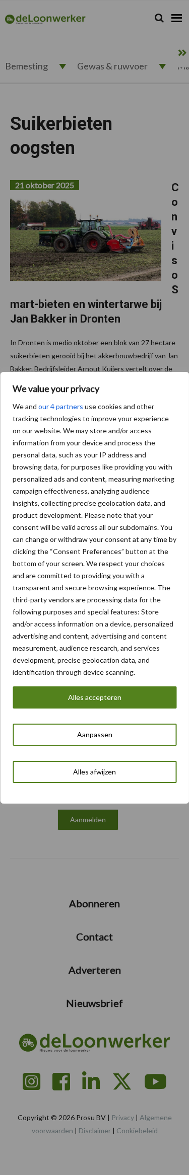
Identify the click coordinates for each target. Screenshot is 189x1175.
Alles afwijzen (94, 771)
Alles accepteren (94, 697)
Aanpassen (94, 734)
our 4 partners (60, 406)
